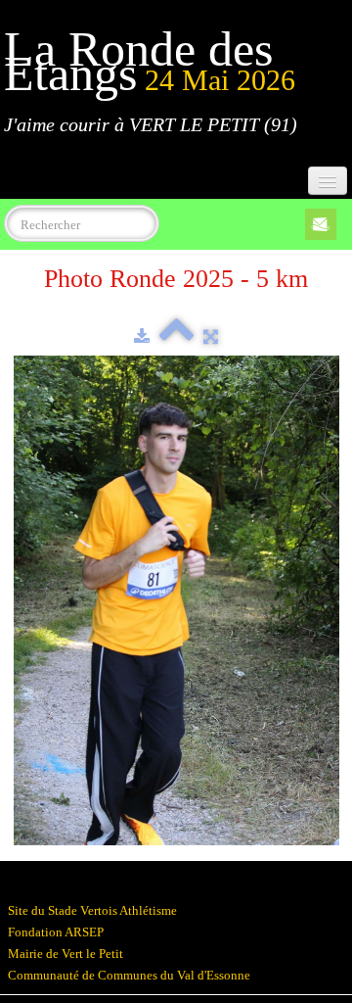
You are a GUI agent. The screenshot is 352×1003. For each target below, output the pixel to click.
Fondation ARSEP (56, 932)
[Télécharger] (142, 336)
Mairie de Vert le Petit (65, 953)
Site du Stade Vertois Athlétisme (92, 910)
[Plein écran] (210, 336)
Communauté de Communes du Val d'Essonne (129, 975)
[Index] (176, 336)
